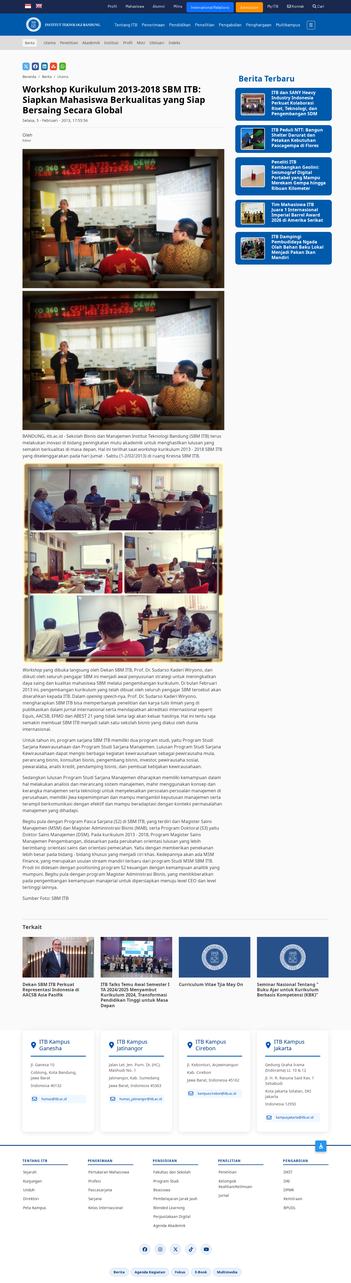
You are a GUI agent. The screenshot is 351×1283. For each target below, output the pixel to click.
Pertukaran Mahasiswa (108, 1172)
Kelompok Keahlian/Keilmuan (235, 1183)
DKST (288, 1172)
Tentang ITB (125, 24)
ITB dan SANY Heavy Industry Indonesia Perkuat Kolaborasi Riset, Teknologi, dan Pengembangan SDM (294, 103)
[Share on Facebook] (35, 66)
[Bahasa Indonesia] (28, 5)
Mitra (178, 6)
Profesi (94, 1181)
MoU (141, 42)
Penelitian (204, 24)
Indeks (174, 42)
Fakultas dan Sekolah (172, 1172)
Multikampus (288, 24)
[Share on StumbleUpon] (53, 66)
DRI (287, 1181)
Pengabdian (230, 24)
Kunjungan (32, 1181)
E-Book (201, 1272)
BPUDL (290, 1207)
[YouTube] (206, 1249)
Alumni (159, 6)
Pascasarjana (100, 1189)
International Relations (210, 7)
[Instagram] (160, 1249)
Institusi (111, 42)
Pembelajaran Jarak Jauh (175, 1198)
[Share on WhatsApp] (62, 66)
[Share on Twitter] (26, 66)
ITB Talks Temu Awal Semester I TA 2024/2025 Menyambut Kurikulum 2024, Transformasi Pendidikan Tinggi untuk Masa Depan (135, 995)
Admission (249, 7)
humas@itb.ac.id (54, 1099)
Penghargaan (258, 24)
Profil (112, 6)
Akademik (91, 42)
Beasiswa (161, 1189)
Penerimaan (153, 24)
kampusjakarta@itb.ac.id (294, 1117)
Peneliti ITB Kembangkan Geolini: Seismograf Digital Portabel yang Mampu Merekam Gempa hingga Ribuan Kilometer (298, 175)
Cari (320, 6)
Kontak (297, 6)
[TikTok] (190, 1249)
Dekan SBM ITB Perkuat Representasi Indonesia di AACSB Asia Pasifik (50, 989)
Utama (50, 42)
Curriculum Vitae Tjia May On (211, 984)
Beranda (29, 76)
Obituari (156, 42)
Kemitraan (293, 1198)
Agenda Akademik (169, 1225)
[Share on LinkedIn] (44, 66)
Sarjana (95, 1198)
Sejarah (29, 1172)
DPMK (289, 1189)
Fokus (180, 1272)
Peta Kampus (34, 1207)
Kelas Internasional (105, 1207)
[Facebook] (144, 1249)
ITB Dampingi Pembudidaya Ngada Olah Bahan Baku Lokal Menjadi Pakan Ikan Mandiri (297, 247)
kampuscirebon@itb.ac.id (217, 1093)
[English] (39, 5)
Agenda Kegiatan (150, 1272)
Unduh (29, 1189)
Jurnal (224, 1195)
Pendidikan (180, 24)
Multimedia (227, 1272)
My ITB (272, 6)
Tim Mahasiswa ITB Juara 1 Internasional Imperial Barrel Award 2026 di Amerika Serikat (297, 212)
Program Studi (166, 1181)
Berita (47, 76)
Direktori (31, 1198)
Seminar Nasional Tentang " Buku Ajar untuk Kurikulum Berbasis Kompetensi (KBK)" (288, 989)
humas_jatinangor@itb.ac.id (141, 1099)
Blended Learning (169, 1207)
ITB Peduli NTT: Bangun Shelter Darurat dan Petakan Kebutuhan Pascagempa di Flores (297, 138)
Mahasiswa (135, 6)
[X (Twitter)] (175, 1249)
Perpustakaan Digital (172, 1216)
